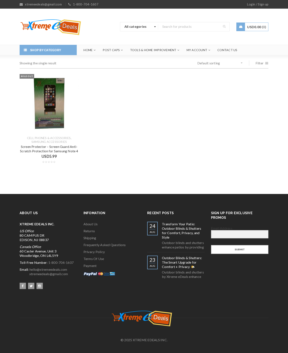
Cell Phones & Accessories (49, 138)
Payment (90, 266)
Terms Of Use (93, 259)
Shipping (89, 238)
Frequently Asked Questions (104, 245)
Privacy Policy (94, 252)
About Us (90, 224)
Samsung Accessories (49, 141)
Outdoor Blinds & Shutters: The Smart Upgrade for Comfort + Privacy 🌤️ (182, 262)
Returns (89, 231)
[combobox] (139, 26)
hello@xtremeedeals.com (48, 269)
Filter (260, 63)
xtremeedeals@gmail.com (44, 274)
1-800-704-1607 (61, 262)
